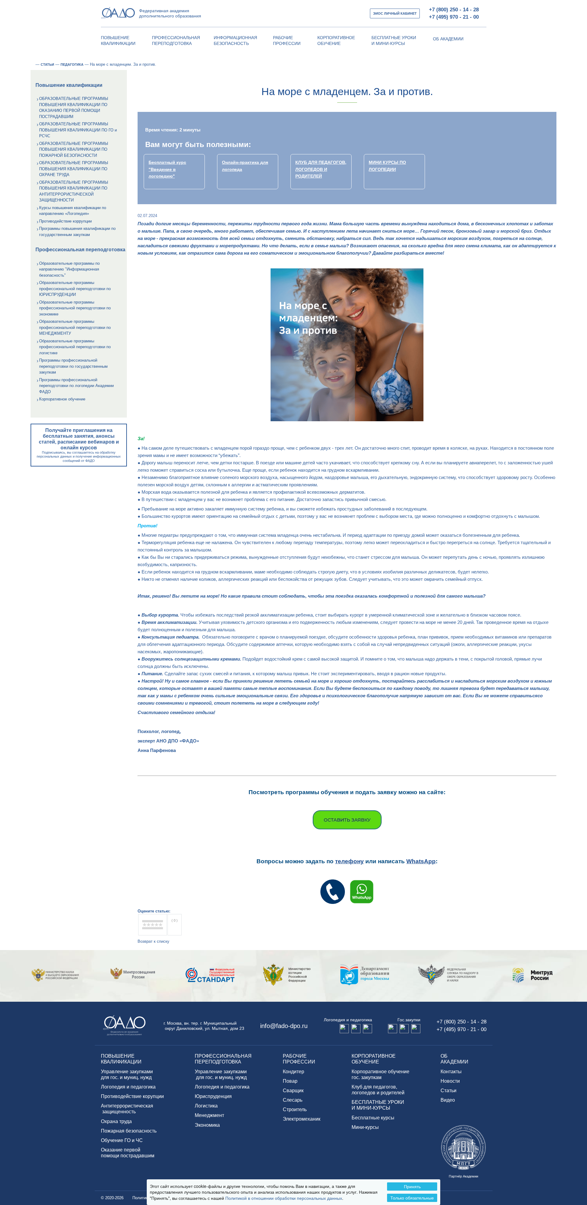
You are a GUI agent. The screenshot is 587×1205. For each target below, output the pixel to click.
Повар (290, 1081)
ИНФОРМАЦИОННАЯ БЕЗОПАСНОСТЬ (235, 40)
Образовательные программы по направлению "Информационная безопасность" (69, 269)
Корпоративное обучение (62, 399)
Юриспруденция (213, 1096)
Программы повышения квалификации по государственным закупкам (77, 231)
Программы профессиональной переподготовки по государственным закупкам (73, 366)
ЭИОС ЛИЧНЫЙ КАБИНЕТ (395, 13)
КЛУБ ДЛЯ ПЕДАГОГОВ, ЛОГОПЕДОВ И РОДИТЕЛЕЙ (320, 169)
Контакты (451, 1071)
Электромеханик (301, 1119)
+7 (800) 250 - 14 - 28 (454, 10)
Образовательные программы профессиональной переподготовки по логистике (75, 347)
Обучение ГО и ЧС (122, 1140)
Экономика (207, 1125)
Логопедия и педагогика (128, 1086)
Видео (448, 1100)
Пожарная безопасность (129, 1130)
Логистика (206, 1105)
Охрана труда (116, 1121)
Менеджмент (209, 1115)
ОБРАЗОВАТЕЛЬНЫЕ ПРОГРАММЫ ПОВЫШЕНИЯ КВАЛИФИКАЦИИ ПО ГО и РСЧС (78, 130)
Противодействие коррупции (65, 221)
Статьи (448, 1090)
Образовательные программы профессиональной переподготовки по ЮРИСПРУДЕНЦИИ (75, 288)
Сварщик (293, 1090)
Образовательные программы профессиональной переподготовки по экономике (75, 308)
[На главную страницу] (32, 64)
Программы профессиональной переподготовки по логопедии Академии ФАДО (76, 386)
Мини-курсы (365, 1127)
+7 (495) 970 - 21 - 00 (454, 17)
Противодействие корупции (132, 1096)
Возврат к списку (153, 941)
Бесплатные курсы (373, 1117)
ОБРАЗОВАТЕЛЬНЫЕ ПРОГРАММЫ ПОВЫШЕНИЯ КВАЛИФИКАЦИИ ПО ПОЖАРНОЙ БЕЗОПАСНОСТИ (73, 149)
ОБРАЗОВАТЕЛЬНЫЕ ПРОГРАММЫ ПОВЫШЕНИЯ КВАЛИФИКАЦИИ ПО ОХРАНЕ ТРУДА (73, 168)
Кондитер (293, 1071)
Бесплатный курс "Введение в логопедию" (167, 169)
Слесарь (292, 1100)
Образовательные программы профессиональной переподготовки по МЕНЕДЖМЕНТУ (75, 327)
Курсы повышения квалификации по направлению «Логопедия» (72, 210)
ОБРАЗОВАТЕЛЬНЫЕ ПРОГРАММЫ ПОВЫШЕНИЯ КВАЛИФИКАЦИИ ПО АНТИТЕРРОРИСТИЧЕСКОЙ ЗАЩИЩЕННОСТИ (73, 191)
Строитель (295, 1109)
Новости (450, 1081)
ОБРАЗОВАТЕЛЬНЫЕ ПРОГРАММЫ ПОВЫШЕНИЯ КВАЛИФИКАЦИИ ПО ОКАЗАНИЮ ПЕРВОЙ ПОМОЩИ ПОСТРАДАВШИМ (73, 107)
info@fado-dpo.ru (284, 1026)
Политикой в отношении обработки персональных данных (283, 1198)
